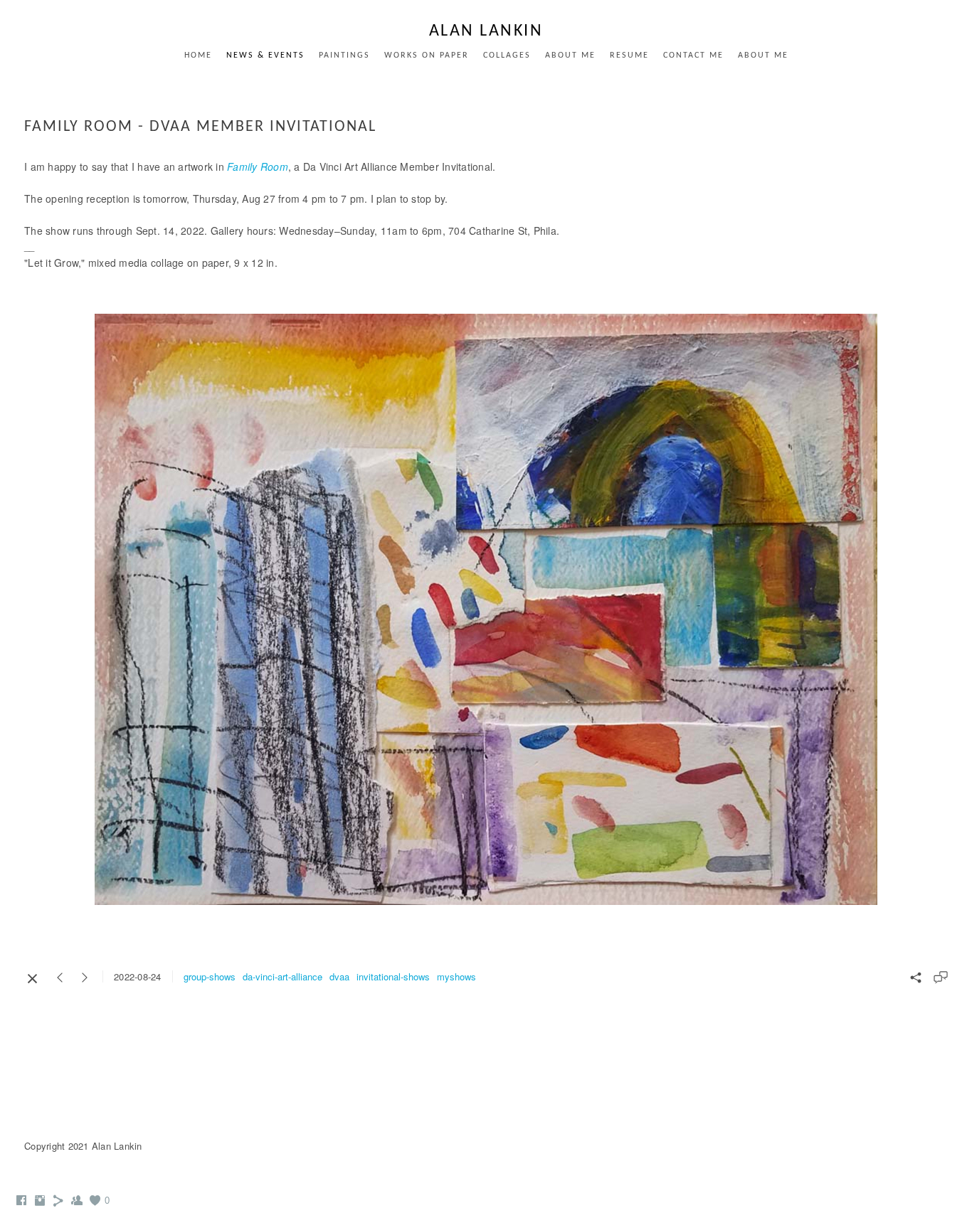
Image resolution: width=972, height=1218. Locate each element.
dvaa (339, 976)
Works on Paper (426, 55)
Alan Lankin (486, 31)
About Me (570, 55)
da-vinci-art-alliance (282, 976)
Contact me (693, 55)
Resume (629, 55)
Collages (507, 55)
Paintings (344, 55)
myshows (456, 976)
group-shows (210, 976)
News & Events (265, 55)
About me (763, 55)
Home (198, 55)
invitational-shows (393, 976)
